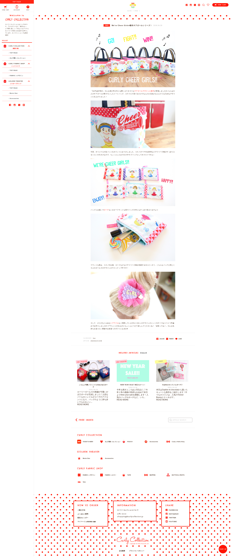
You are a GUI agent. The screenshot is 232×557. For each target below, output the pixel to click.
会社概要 (122, 551)
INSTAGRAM (173, 514)
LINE (180, 339)
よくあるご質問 (83, 514)
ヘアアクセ (114, 323)
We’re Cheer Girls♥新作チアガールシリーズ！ (132, 25)
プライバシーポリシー (136, 551)
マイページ (87, 521)
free (94, 338)
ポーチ (106, 210)
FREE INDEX (86, 420)
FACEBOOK (173, 510)
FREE (107, 25)
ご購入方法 (81, 510)
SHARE (161, 339)
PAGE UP (222, 549)
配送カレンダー (83, 518)
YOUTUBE (173, 521)
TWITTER (172, 518)
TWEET (171, 339)
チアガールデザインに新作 (144, 91)
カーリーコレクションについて (127, 510)
